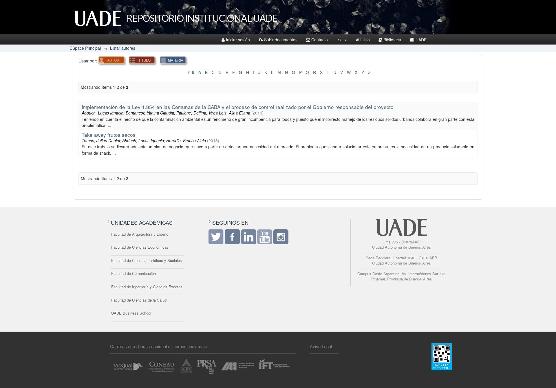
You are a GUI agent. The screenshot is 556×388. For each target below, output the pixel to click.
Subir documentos (280, 40)
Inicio (365, 40)
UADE (421, 40)
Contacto (319, 40)
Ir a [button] (340, 40)
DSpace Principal (85, 48)
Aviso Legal (321, 346)
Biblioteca (392, 40)
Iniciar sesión (238, 40)
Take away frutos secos (109, 134)
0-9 (191, 72)
